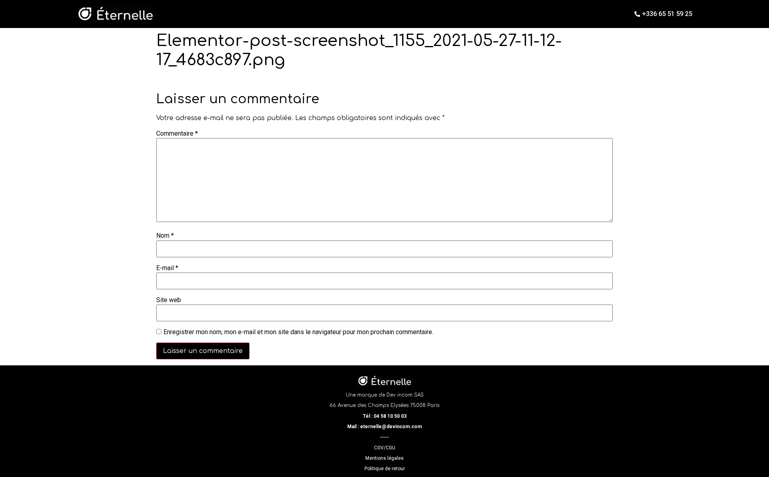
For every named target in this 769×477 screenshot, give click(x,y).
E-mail (167, 268)
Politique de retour (384, 468)
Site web (168, 300)
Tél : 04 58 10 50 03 (385, 416)
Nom (165, 235)
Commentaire (177, 133)
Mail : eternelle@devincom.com (384, 426)
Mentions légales (384, 458)
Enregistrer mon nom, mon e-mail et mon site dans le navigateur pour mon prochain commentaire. (298, 332)
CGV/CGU (384, 448)
